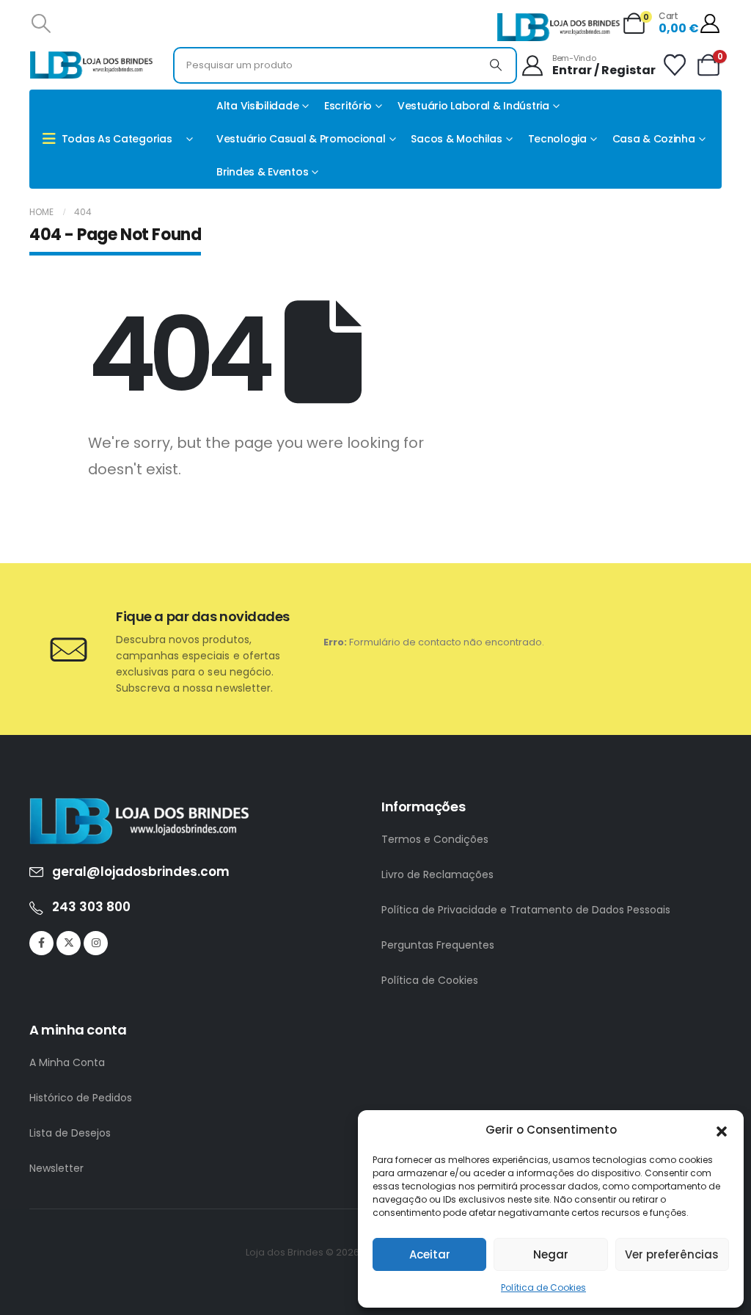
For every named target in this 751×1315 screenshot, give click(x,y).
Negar (550, 1254)
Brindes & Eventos (262, 171)
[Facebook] (41, 943)
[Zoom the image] (139, 806)
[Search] (496, 65)
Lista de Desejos (70, 1133)
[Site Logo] (559, 27)
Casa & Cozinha (653, 138)
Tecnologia (557, 138)
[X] (68, 943)
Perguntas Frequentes (437, 945)
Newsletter (56, 1168)
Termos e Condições (434, 839)
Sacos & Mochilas (456, 138)
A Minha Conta (67, 1062)
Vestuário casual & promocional (301, 138)
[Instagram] (96, 943)
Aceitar (429, 1254)
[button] (721, 1130)
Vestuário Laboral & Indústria (473, 105)
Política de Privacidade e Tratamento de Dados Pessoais (525, 909)
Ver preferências (672, 1254)
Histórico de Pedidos (80, 1097)
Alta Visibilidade (257, 105)
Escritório (348, 105)
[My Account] (710, 23)
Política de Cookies (543, 1287)
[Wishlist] (675, 65)
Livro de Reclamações (437, 874)
